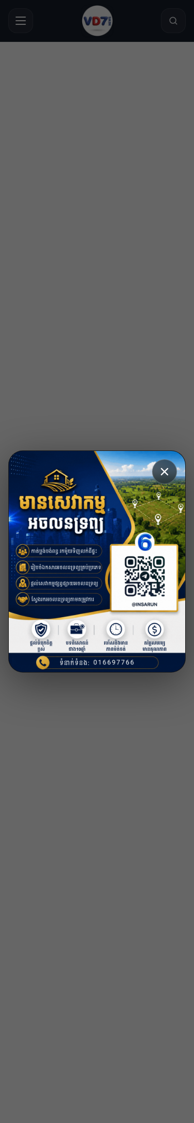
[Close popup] (164, 471)
